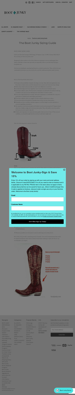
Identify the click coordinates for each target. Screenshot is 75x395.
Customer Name (17, 204)
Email (13, 195)
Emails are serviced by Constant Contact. (52, 216)
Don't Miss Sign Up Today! (37, 221)
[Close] (64, 170)
